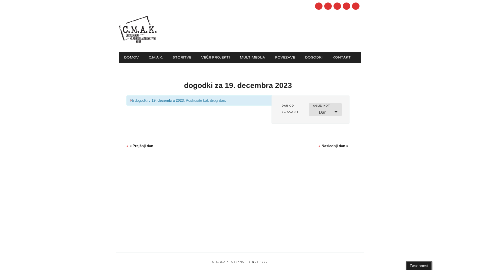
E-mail (347, 6)
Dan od (288, 105)
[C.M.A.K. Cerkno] (137, 42)
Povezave (285, 57)
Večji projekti (215, 57)
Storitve (182, 57)
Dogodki (313, 57)
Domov (131, 57)
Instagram (337, 6)
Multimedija (252, 57)
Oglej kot (321, 105)
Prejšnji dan (141, 146)
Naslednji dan (335, 146)
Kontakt (341, 57)
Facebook (318, 6)
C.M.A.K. (156, 57)
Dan (322, 112)
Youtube (328, 6)
